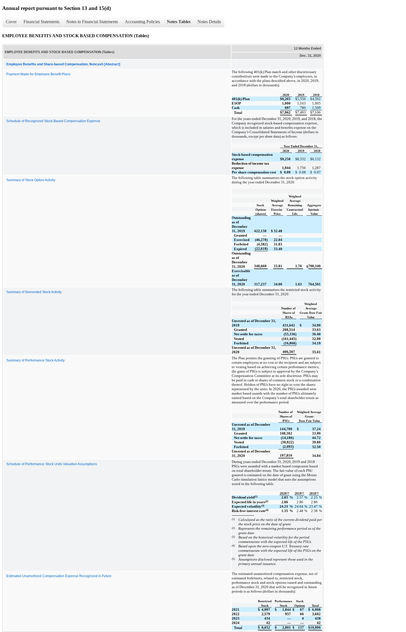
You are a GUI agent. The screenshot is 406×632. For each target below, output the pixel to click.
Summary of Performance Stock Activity (35, 360)
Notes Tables (179, 21)
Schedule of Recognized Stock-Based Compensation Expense (53, 121)
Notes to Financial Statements (92, 21)
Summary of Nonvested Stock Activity (34, 292)
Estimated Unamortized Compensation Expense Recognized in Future (59, 576)
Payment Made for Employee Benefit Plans (38, 74)
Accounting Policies (142, 21)
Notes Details (209, 21)
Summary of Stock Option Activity (30, 180)
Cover (11, 21)
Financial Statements (41, 21)
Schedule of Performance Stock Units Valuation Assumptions (51, 464)
